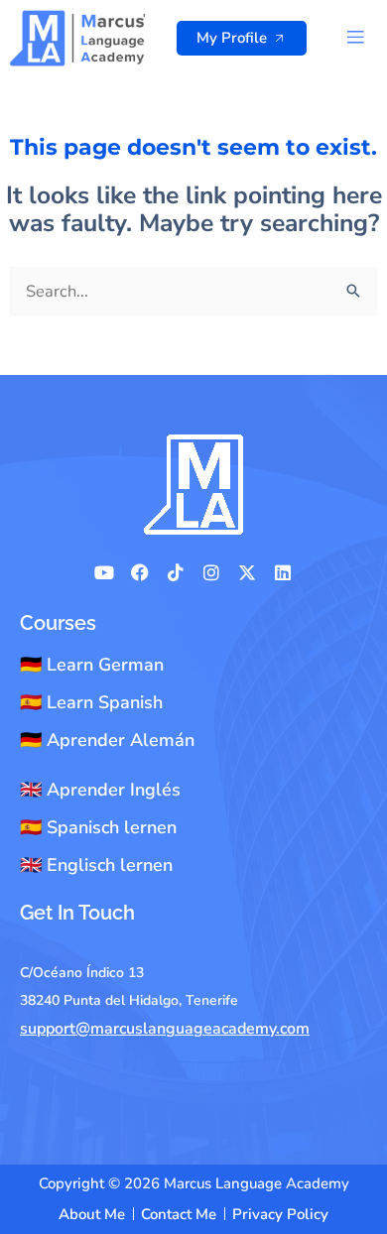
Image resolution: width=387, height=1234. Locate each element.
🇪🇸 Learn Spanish (91, 702)
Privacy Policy (280, 1214)
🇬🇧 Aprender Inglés (100, 790)
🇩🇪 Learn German (92, 665)
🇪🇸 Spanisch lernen (98, 827)
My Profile (231, 38)
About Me (92, 1214)
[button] (355, 38)
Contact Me (178, 1214)
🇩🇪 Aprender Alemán (107, 740)
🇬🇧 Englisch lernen (96, 865)
